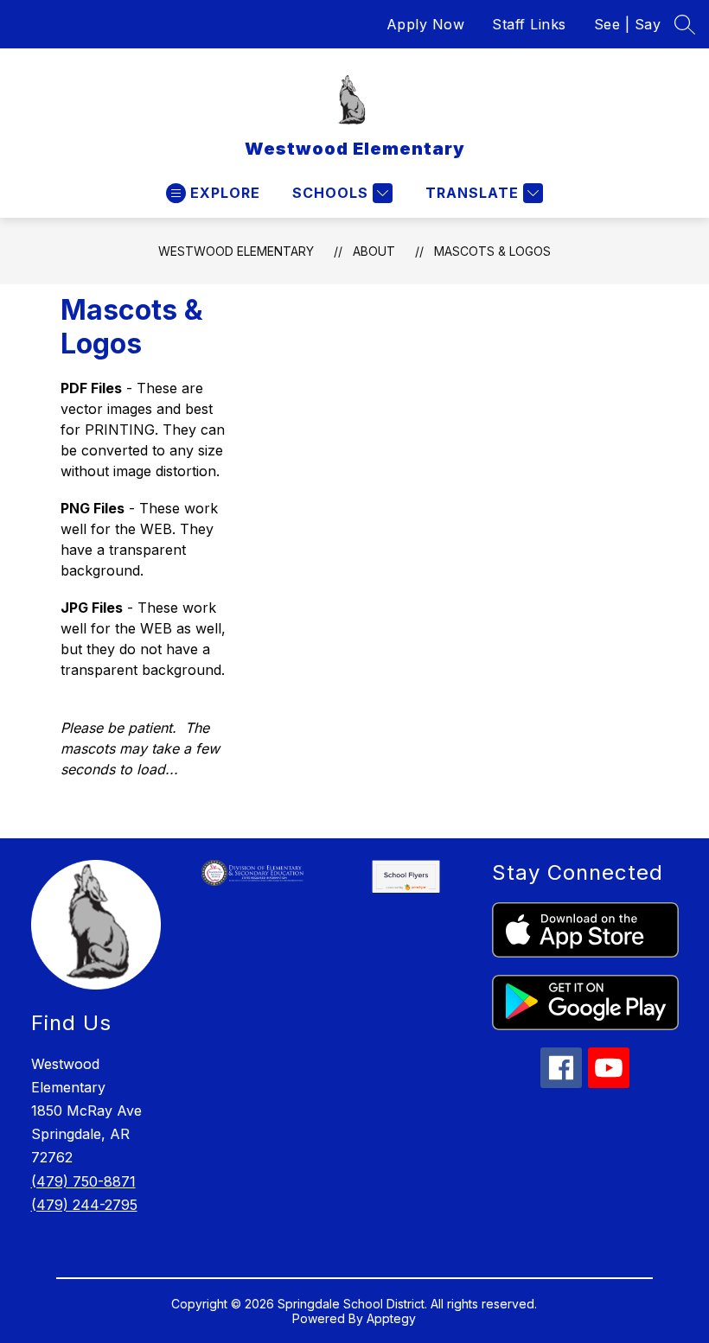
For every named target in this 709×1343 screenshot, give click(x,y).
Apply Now (425, 24)
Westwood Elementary (236, 251)
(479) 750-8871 (83, 1181)
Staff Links (529, 24)
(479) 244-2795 (84, 1204)
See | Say (627, 24)
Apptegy (391, 1318)
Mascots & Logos (492, 251)
